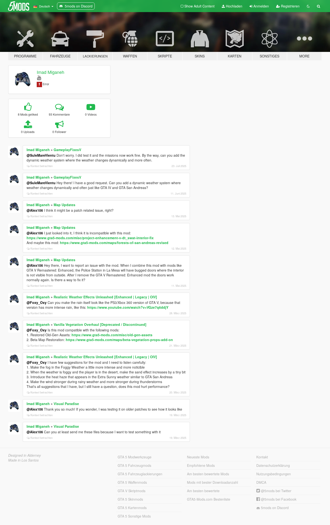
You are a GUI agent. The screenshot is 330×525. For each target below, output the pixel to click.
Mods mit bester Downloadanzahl (212, 482)
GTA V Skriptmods (131, 490)
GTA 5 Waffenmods (132, 482)
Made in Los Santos (23, 460)
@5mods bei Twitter (275, 490)
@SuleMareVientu (41, 155)
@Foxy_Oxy (37, 302)
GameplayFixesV (67, 149)
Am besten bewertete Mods (208, 473)
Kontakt (262, 457)
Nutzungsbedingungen (273, 473)
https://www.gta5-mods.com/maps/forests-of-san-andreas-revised (114, 242)
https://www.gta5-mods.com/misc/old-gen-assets (112, 334)
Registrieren (290, 6)
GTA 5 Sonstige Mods (134, 516)
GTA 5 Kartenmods (132, 507)
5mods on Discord (274, 507)
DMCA (261, 482)
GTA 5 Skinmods (130, 499)
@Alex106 (35, 210)
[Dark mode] (308, 6)
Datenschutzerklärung (273, 465)
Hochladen (233, 6)
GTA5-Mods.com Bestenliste (208, 499)
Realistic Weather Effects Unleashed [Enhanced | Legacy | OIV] (105, 296)
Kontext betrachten (41, 166)
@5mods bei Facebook (278, 499)
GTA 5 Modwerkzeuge (134, 457)
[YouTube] (39, 77)
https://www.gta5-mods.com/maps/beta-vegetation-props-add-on (119, 339)
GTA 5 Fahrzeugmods (134, 465)
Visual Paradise (66, 403)
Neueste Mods (198, 457)
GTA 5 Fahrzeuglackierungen (140, 473)
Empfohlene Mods (201, 465)
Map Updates (64, 204)
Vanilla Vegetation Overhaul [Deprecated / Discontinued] (100, 324)
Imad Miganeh (50, 72)
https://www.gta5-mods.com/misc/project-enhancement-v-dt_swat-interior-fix (90, 237)
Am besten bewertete (203, 490)
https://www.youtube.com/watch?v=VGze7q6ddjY (127, 307)
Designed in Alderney (24, 455)
